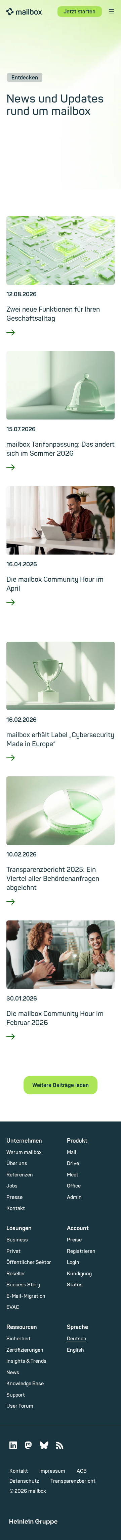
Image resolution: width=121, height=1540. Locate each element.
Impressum (52, 1471)
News (12, 1372)
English (75, 1350)
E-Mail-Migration (25, 1296)
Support (15, 1395)
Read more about (60, 341)
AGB (82, 1471)
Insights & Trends (26, 1361)
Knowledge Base (25, 1384)
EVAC (12, 1307)
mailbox (24, 11)
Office (74, 1186)
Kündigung (79, 1274)
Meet (72, 1175)
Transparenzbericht (72, 1481)
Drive (73, 1163)
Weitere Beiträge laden (60, 1085)
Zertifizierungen (24, 1350)
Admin (74, 1197)
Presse (14, 1197)
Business (17, 1240)
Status (75, 1285)
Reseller (15, 1274)
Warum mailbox (24, 1152)
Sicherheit (18, 1339)
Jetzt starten (79, 11)
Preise (74, 1240)
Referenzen (19, 1175)
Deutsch (76, 1339)
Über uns (16, 1163)
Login (73, 1262)
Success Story (23, 1285)
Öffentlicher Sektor (28, 1262)
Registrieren (81, 1251)
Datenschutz (24, 1481)
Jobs (11, 1186)
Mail (71, 1152)
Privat (13, 1251)
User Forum (19, 1406)
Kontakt (15, 1208)
